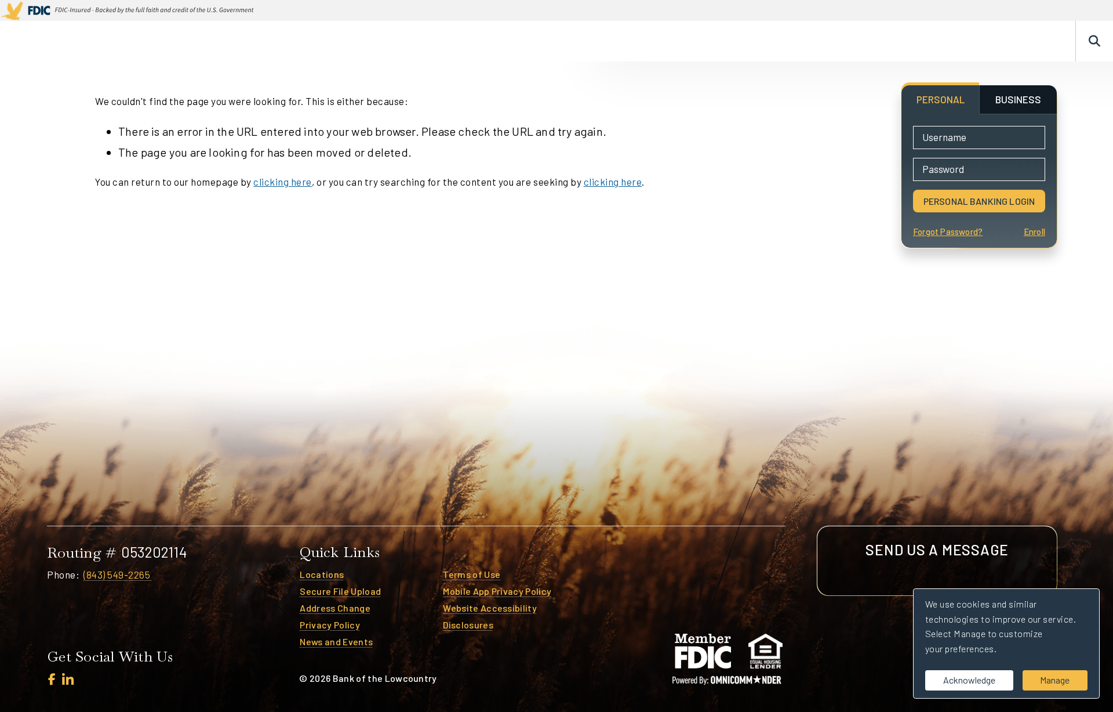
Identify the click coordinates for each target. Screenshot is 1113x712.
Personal (647, 41)
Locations (322, 574)
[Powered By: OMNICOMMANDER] (727, 680)
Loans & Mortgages (868, 41)
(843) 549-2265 (117, 574)
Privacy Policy (329, 624)
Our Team (958, 41)
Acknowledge (969, 679)
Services (779, 41)
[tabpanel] (979, 181)
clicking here (282, 181)
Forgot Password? (948, 232)
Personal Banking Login (979, 201)
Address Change (335, 607)
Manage (1055, 679)
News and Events (336, 641)
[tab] (940, 99)
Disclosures (468, 624)
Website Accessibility (490, 607)
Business (714, 41)
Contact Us (1029, 41)
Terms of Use (471, 574)
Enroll (1034, 232)
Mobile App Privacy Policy (497, 591)
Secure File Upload (340, 591)
